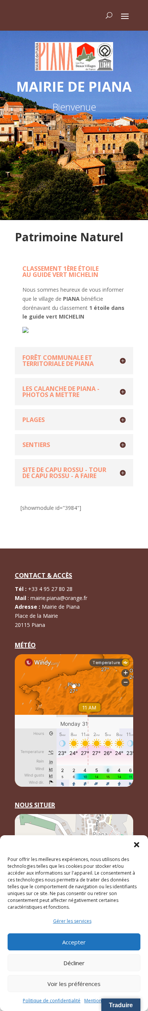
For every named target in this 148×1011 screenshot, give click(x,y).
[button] (136, 844)
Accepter (74, 942)
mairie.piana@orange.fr (58, 598)
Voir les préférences (74, 984)
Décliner (74, 963)
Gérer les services (72, 921)
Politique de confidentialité (51, 1000)
